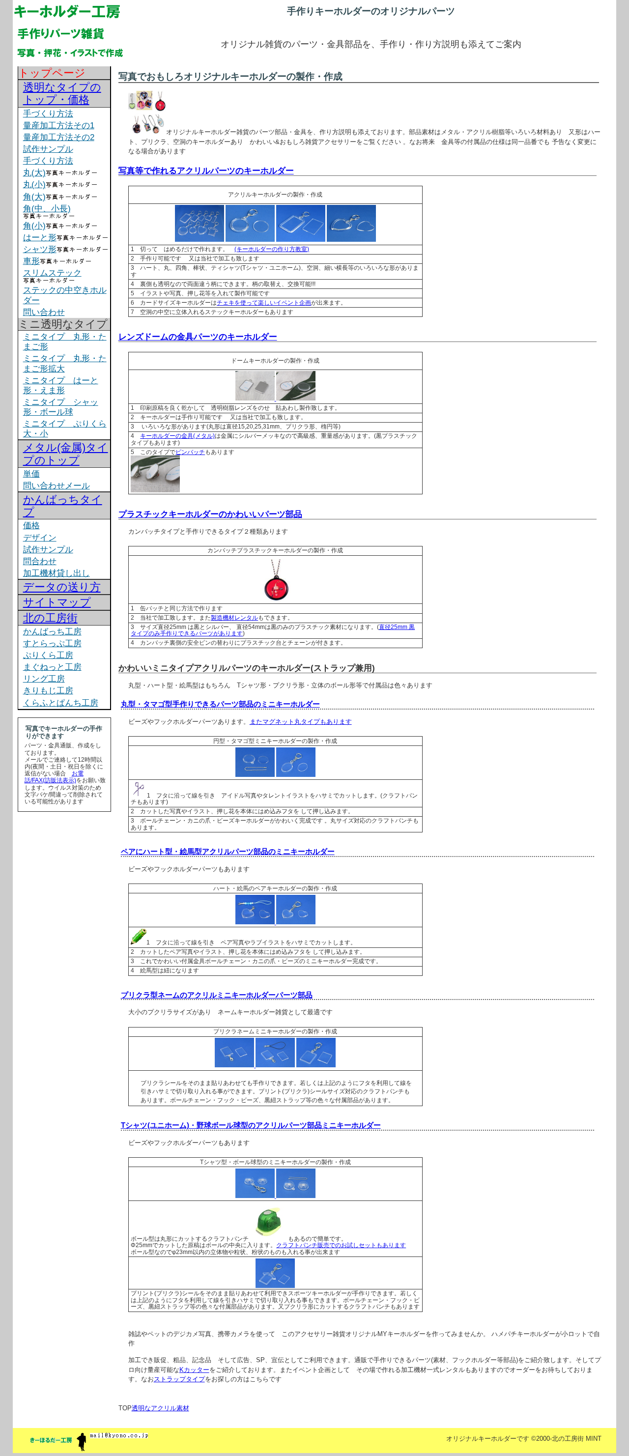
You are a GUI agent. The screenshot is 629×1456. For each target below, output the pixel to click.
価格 (31, 525)
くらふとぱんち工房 (60, 703)
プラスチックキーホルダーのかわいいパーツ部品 (210, 514)
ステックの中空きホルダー (65, 295)
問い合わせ (44, 312)
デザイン (40, 537)
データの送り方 (62, 587)
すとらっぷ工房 (52, 643)
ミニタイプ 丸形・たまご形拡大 (65, 363)
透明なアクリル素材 (160, 1408)
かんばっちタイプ (62, 505)
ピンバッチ (190, 452)
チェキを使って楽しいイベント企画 (264, 303)
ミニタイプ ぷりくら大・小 (65, 428)
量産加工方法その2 (58, 137)
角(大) (34, 196)
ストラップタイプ (179, 1379)
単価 (31, 474)
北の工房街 (50, 618)
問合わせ (40, 561)
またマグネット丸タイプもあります (301, 721)
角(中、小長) (47, 208)
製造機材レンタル (234, 618)
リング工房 (44, 679)
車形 (31, 261)
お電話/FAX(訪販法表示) (54, 777)
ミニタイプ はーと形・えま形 (60, 385)
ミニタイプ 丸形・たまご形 (65, 341)
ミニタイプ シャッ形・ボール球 (60, 407)
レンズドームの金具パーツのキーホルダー (197, 337)
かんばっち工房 (52, 631)
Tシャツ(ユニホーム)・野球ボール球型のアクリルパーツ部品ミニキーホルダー (251, 1125)
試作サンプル (48, 149)
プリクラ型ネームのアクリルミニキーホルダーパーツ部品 (217, 995)
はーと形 (40, 237)
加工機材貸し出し (56, 573)
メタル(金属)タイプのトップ (65, 453)
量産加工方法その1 (58, 125)
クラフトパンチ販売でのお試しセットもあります (341, 1245)
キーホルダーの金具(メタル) (177, 436)
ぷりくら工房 (48, 655)
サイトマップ (57, 602)
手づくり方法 (48, 113)
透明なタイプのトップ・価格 (62, 93)
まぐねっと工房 (52, 667)
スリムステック (52, 273)
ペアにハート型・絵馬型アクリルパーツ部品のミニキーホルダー (228, 851)
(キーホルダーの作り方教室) (271, 249)
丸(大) (34, 172)
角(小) (34, 225)
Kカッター (194, 1369)
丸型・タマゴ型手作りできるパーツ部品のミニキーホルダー (220, 704)
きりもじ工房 (48, 690)
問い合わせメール (56, 485)
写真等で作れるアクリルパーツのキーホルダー (206, 170)
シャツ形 (40, 249)
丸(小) (34, 184)
